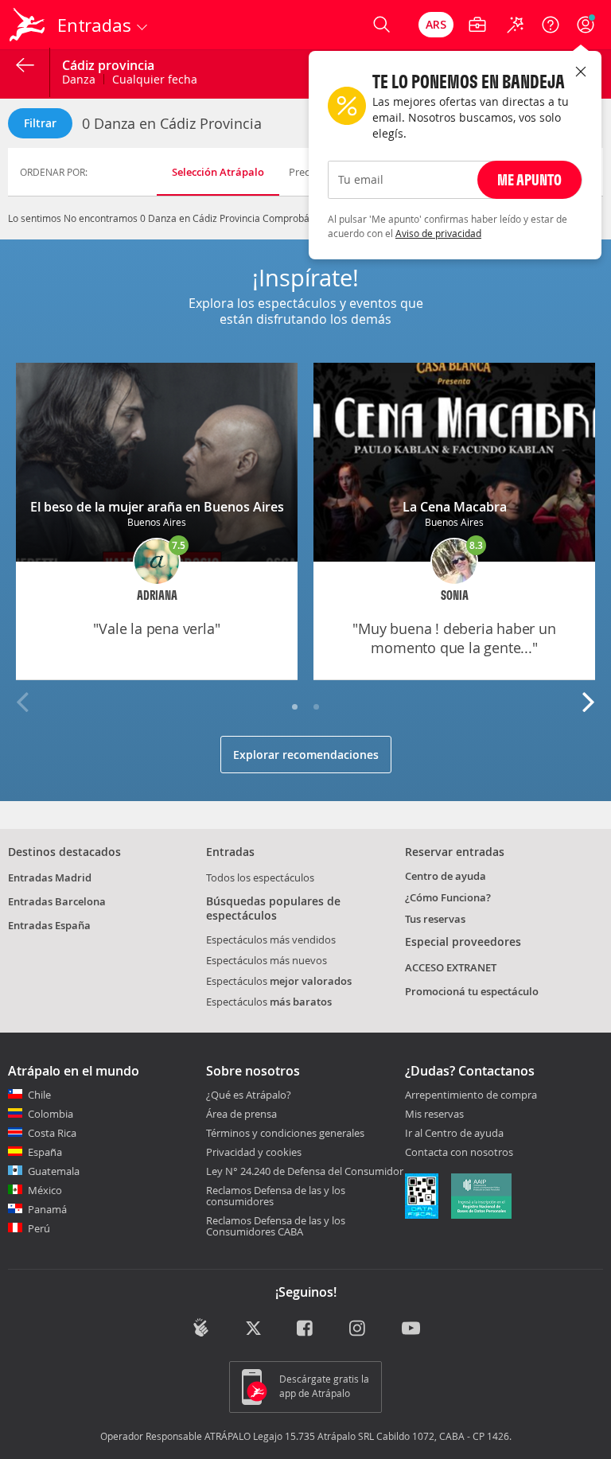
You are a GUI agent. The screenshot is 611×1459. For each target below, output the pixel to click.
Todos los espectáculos (260, 877)
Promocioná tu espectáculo (472, 991)
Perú (39, 1228)
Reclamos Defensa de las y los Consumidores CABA (275, 1226)
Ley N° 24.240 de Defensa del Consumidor (304, 1171)
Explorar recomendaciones (306, 754)
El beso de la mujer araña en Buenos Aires (157, 507)
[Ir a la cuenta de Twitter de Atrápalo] (253, 1329)
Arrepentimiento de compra (471, 1095)
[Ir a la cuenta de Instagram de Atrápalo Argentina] (358, 1329)
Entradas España (49, 925)
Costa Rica (52, 1133)
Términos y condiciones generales (285, 1133)
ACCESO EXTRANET (450, 967)
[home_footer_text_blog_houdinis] (201, 1328)
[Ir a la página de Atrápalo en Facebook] (306, 1329)
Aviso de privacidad (438, 233)
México (45, 1190)
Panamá (47, 1209)
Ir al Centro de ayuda (454, 1133)
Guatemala (54, 1171)
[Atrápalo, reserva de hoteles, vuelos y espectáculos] (28, 24)
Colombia (50, 1114)
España (45, 1152)
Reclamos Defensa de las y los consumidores (275, 1195)
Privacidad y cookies (254, 1152)
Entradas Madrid (49, 877)
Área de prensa (241, 1114)
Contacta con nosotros (459, 1152)
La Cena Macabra (455, 507)
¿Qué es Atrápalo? (248, 1094)
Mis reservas (434, 1114)
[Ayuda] (550, 24)
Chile (39, 1094)
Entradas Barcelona (57, 901)
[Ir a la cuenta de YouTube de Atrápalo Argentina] (411, 1329)
